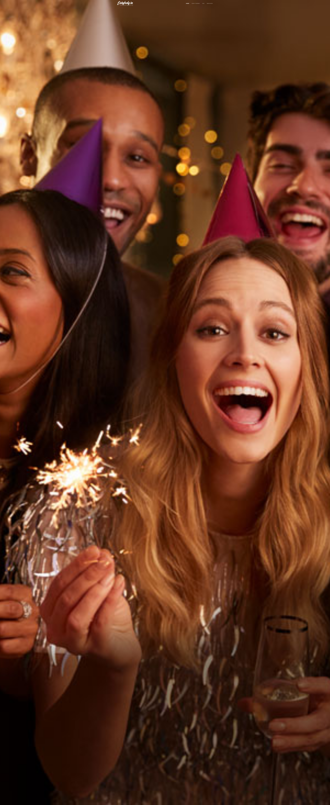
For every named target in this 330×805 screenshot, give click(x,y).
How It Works (196, 3)
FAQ (203, 3)
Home (187, 3)
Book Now (210, 3)
